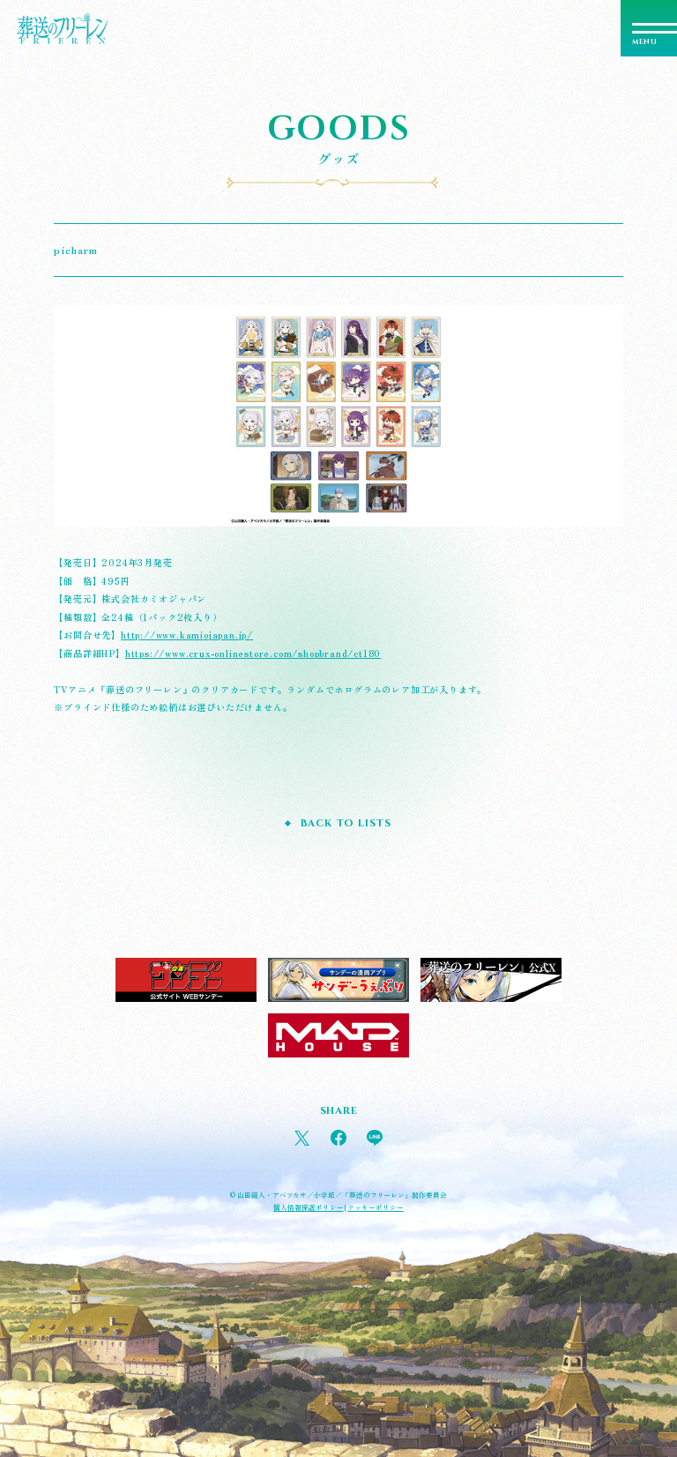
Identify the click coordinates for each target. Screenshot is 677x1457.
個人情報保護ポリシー (308, 1207)
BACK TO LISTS (346, 823)
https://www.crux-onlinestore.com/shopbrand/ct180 (253, 653)
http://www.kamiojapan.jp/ (187, 634)
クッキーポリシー (375, 1207)
